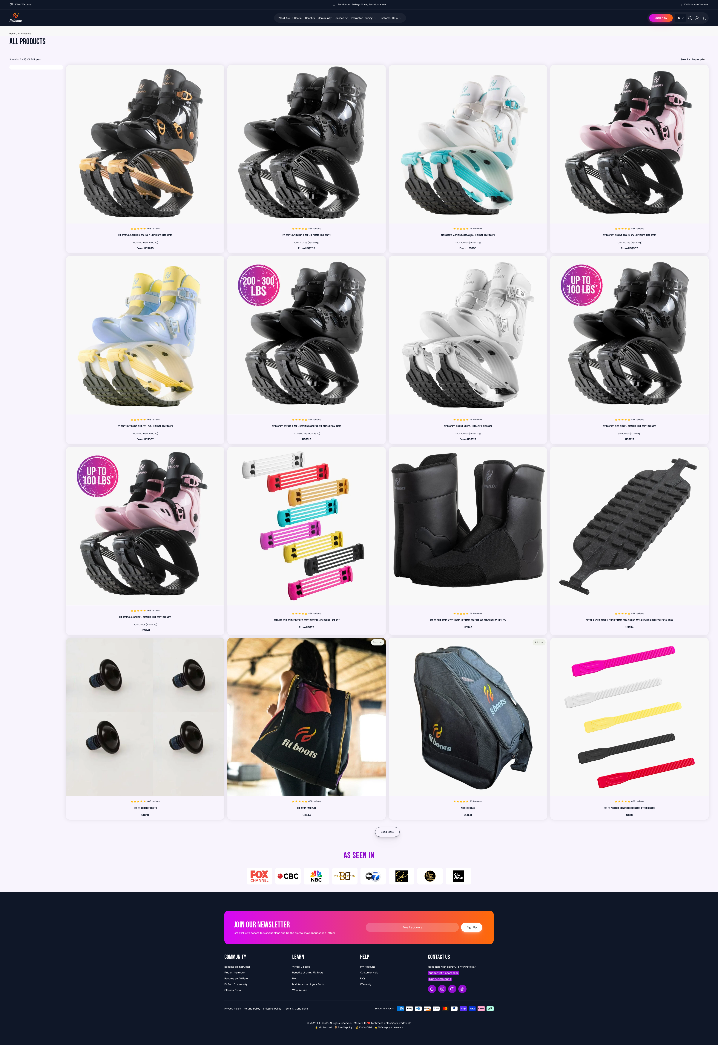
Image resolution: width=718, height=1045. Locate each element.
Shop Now (661, 17)
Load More (387, 831)
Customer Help (389, 18)
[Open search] (690, 18)
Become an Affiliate (236, 978)
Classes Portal (232, 990)
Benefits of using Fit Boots (307, 972)
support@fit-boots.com (443, 973)
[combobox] (680, 18)
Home (12, 33)
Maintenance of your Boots (308, 984)
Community (325, 18)
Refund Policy (252, 1008)
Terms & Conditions (296, 1008)
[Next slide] (218, 144)
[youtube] (452, 989)
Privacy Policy (232, 1008)
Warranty (365, 984)
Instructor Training (362, 18)
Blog (294, 978)
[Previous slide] (71, 144)
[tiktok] (462, 989)
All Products (24, 33)
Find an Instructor (235, 972)
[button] (693, 59)
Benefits (310, 18)
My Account (367, 966)
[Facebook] (432, 989)
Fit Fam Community (236, 984)
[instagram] (442, 989)
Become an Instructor (237, 966)
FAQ (362, 978)
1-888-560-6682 (440, 979)
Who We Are (299, 990)
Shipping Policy (272, 1008)
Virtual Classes (301, 966)
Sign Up (472, 927)
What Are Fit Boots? (290, 18)
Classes (339, 18)
